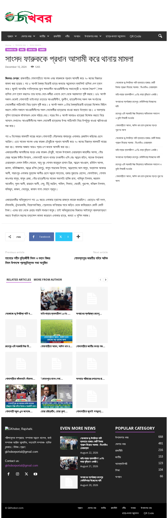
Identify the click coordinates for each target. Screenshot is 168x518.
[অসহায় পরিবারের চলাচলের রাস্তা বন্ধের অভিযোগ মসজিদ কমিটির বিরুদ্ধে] (92, 364)
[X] (156, 3)
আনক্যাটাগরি (121, 463)
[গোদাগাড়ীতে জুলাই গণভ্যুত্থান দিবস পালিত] (92, 396)
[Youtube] (163, 3)
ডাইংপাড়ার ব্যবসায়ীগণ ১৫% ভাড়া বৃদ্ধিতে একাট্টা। (137, 94)
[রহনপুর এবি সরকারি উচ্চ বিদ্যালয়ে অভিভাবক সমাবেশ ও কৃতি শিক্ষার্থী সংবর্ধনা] (21, 331)
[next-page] (105, 280)
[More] (78, 236)
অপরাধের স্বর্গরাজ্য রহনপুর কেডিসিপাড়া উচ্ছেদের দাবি (136, 104)
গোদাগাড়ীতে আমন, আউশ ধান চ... (56, 346)
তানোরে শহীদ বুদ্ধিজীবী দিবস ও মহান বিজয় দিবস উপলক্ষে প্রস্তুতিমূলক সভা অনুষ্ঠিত (27, 260)
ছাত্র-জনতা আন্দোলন (115, 36)
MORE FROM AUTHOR (48, 279)
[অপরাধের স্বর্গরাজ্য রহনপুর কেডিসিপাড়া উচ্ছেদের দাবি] (92, 298)
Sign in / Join (44, 2)
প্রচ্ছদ (10, 36)
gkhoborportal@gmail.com (21, 465)
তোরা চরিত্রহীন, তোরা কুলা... (54, 411)
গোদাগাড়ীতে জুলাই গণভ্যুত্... (89, 411)
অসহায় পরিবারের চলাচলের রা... (90, 379)
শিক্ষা (117, 470)
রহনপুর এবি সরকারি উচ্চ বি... (18, 346)
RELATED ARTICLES (19, 279)
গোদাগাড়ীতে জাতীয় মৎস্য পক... (90, 346)
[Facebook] (143, 3)
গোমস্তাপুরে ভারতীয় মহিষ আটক (91, 258)
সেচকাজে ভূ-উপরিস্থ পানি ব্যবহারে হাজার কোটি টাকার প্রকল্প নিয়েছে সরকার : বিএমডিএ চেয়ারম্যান (136, 85)
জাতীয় (42, 36)
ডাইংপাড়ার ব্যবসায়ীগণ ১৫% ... (55, 313)
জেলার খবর (26, 36)
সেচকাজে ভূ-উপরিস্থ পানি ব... (18, 313)
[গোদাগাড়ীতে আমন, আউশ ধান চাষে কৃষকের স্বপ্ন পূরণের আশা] (56, 331)
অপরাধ (77, 36)
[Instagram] (149, 3)
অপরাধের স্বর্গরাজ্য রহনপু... (89, 313)
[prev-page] (100, 280)
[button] (160, 36)
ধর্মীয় (67, 36)
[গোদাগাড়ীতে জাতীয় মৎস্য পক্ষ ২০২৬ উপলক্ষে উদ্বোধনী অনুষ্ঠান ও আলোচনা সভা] (92, 331)
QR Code (135, 36)
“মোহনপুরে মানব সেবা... (52, 379)
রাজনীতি (57, 36)
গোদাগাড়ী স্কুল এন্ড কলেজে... (19, 411)
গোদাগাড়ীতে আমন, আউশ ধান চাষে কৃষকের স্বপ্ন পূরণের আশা (136, 128)
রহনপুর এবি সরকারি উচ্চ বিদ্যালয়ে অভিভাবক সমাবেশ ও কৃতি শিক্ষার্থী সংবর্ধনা (137, 116)
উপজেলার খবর (91, 36)
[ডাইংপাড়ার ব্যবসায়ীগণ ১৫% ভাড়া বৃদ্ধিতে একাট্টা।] (56, 298)
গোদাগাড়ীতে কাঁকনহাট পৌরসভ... (20, 379)
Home (8, 45)
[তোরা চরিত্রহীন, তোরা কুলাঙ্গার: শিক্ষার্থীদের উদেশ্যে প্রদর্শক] (56, 396)
